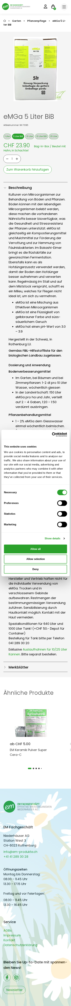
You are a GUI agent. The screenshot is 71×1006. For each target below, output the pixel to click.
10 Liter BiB (41, 136)
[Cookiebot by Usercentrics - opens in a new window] (52, 434)
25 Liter (53, 136)
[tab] (29, 768)
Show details (52, 538)
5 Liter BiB (18, 136)
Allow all (35, 548)
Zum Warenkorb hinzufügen (27, 169)
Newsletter (14, 990)
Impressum (12, 935)
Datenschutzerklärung (20, 945)
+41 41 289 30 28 (15, 856)
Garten (16, 21)
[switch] (62, 503)
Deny (35, 569)
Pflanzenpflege (36, 21)
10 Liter (29, 136)
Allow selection (35, 558)
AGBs (7, 930)
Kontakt (9, 940)
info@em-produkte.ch (20, 852)
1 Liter (7, 136)
